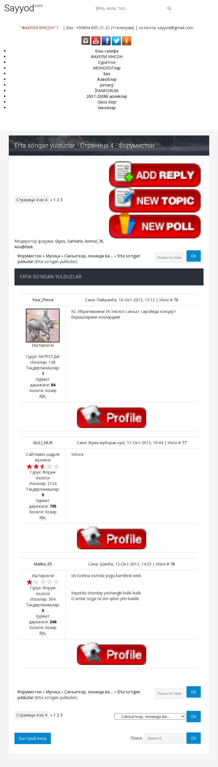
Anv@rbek (23, 246)
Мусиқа (53, 256)
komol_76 (94, 241)
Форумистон (29, 256)
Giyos (60, 241)
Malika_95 (43, 564)
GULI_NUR (43, 442)
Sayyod (19, 8)
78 (172, 564)
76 (176, 299)
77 (184, 442)
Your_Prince (43, 299)
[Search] (169, 8)
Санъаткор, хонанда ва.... (88, 256)
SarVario (75, 241)
